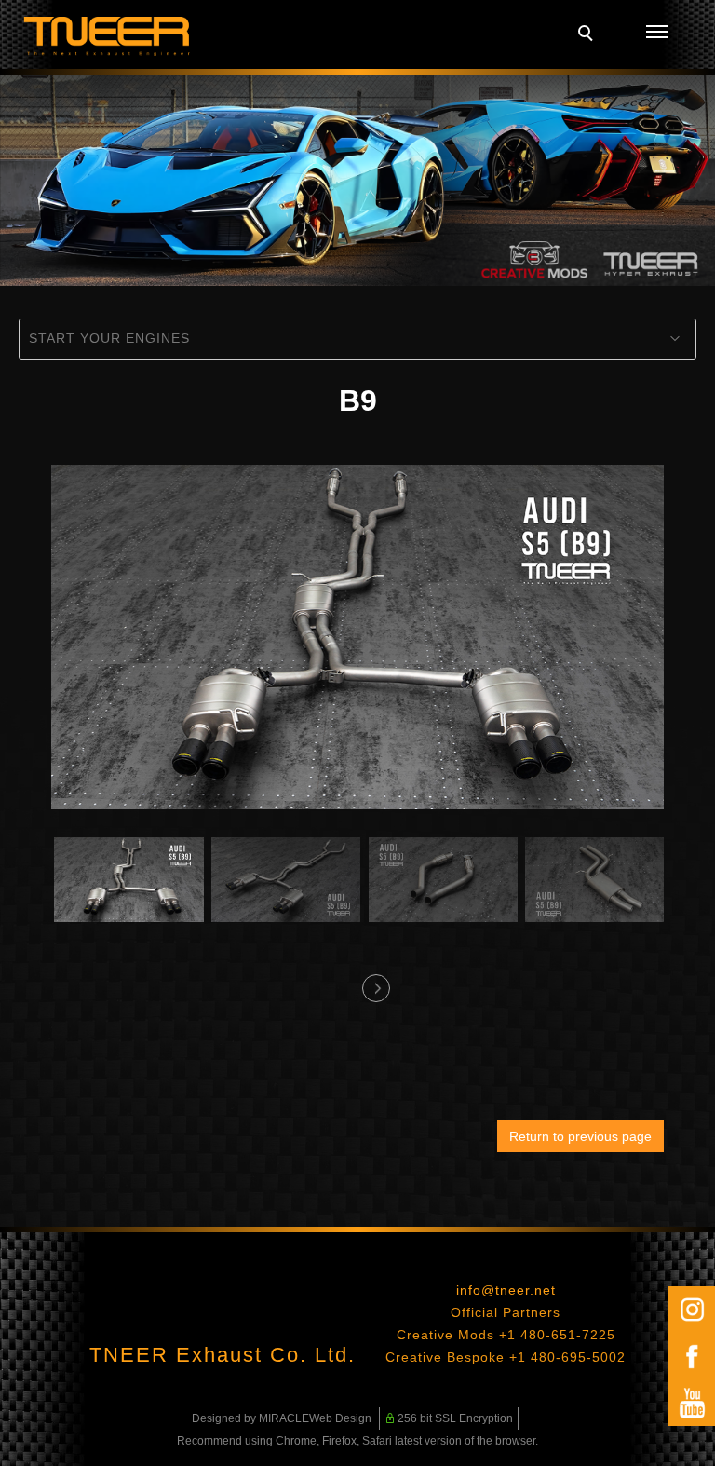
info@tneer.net (506, 1290)
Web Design (340, 1418)
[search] (588, 35)
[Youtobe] (691, 1402)
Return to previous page (580, 1136)
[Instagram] (691, 1309)
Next (375, 982)
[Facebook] (691, 1356)
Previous (339, 982)
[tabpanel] (357, 180)
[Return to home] (107, 36)
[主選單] (657, 32)
